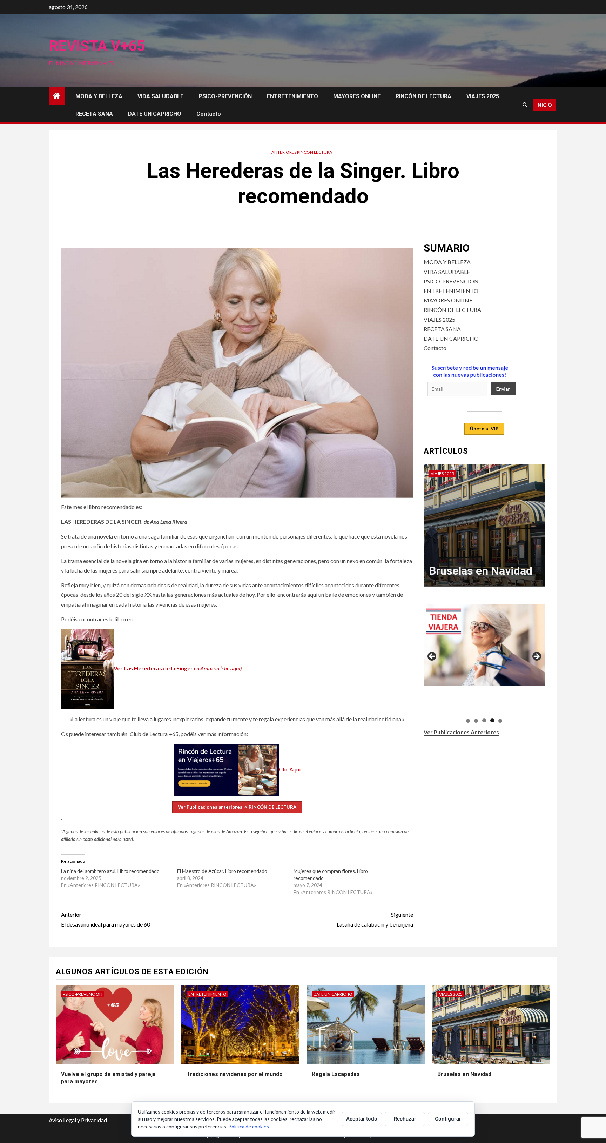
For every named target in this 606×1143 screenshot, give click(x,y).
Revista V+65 (97, 45)
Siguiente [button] (536, 656)
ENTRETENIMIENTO (292, 96)
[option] (484, 529)
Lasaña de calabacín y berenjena (375, 919)
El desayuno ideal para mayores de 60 (105, 919)
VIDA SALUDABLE (160, 96)
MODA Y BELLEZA (98, 96)
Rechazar (405, 1119)
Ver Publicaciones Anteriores (461, 731)
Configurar (448, 1119)
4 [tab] (492, 720)
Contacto (208, 114)
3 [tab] (484, 720)
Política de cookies (248, 1126)
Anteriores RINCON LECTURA (301, 152)
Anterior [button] (432, 656)
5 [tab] (500, 720)
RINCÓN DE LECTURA (423, 96)
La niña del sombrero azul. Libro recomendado (110, 871)
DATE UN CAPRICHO (154, 114)
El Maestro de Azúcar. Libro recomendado (222, 871)
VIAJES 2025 (482, 96)
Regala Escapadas (336, 1074)
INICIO (544, 105)
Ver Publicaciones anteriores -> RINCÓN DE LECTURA (237, 807)
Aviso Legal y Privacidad (78, 1120)
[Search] (524, 105)
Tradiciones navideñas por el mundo (235, 1074)
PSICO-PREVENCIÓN (225, 96)
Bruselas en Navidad (480, 570)
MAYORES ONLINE (357, 96)
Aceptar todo (361, 1119)
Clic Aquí (290, 769)
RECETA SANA (94, 114)
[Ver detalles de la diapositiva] (484, 645)
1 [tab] (468, 720)
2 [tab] (476, 720)
